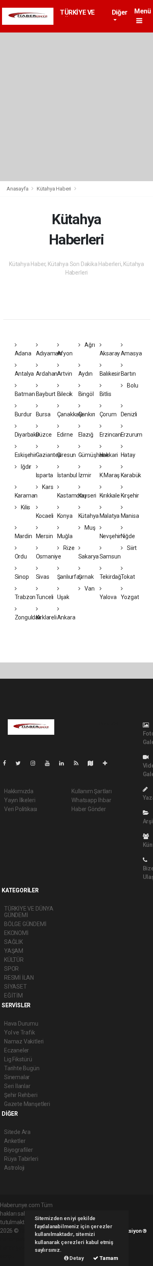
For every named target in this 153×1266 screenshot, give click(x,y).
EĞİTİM (13, 995)
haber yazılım (17, 1247)
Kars (47, 487)
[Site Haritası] (94, 763)
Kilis (25, 507)
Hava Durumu (21, 1023)
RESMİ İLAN (19, 977)
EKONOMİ (16, 933)
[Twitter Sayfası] (21, 763)
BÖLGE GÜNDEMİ (25, 924)
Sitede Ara (17, 1132)
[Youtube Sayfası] (50, 763)
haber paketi (15, 1239)
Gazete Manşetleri (27, 1104)
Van (88, 588)
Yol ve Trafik (19, 1032)
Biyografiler (18, 1150)
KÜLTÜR (14, 960)
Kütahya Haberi (54, 189)
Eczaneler (16, 1050)
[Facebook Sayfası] (8, 763)
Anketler (14, 1141)
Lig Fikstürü (18, 1059)
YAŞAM (13, 951)
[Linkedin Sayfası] (65, 763)
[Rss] (79, 763)
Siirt (131, 548)
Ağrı (89, 345)
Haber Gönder (88, 809)
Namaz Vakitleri (24, 1041)
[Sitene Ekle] (108, 763)
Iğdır (25, 466)
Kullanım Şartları (91, 791)
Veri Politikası (20, 809)
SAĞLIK (13, 942)
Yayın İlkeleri (19, 800)
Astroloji (14, 1167)
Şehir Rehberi (21, 1095)
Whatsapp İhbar (91, 800)
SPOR (11, 968)
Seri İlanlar (17, 1086)
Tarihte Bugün (22, 1068)
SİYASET (15, 986)
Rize (68, 548)
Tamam (108, 1258)
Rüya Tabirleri (21, 1159)
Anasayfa (18, 189)
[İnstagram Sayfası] (36, 763)
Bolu (132, 385)
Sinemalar (17, 1077)
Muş (89, 527)
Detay (76, 1258)
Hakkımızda (18, 791)
